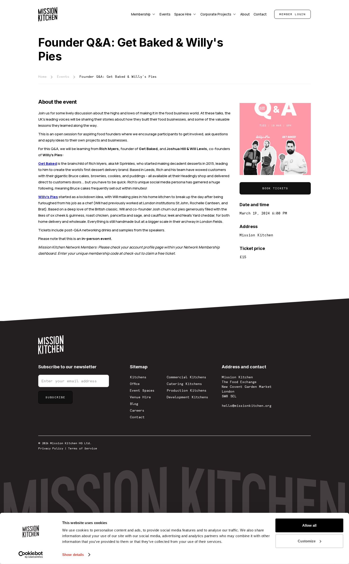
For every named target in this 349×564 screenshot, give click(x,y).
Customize (307, 541)
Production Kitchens (186, 390)
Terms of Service (82, 448)
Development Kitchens (187, 397)
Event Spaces (142, 390)
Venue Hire (140, 397)
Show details (73, 555)
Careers (137, 410)
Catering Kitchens (184, 384)
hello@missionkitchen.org (246, 406)
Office (135, 384)
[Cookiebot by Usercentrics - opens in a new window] (31, 554)
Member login (292, 14)
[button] (143, 14)
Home (42, 76)
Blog (134, 404)
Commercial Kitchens (186, 377)
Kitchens (138, 377)
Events (63, 76)
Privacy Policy (50, 448)
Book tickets (275, 188)
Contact (137, 417)
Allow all (309, 525)
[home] (47, 14)
